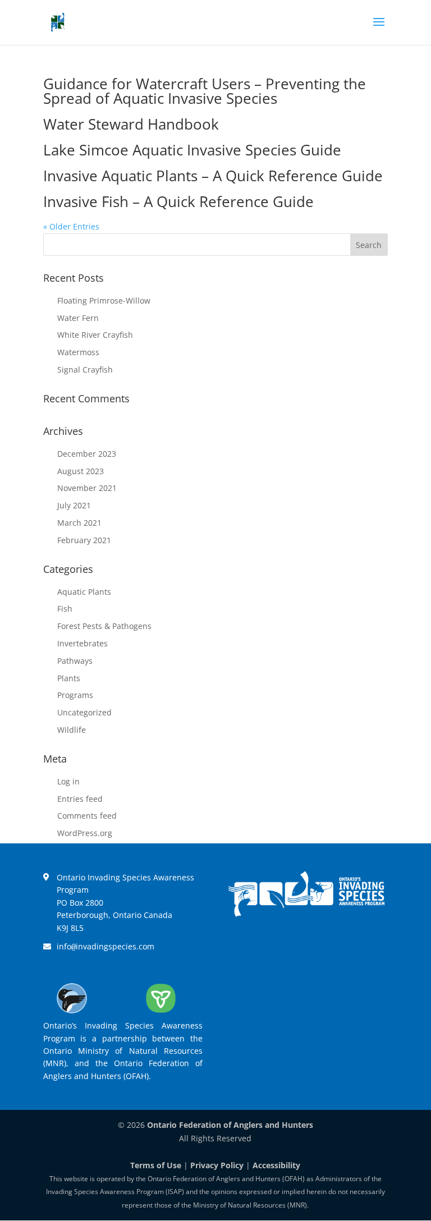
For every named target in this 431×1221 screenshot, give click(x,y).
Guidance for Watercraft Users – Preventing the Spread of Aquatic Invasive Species (204, 91)
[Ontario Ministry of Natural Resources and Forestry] (160, 1012)
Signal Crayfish (85, 369)
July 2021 (74, 505)
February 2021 (84, 540)
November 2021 (87, 488)
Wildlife (71, 729)
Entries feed (80, 798)
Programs (75, 695)
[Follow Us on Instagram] (322, 945)
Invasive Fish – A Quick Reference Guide (178, 201)
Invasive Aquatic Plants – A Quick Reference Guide (213, 176)
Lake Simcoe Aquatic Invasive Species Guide (192, 150)
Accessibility (276, 1165)
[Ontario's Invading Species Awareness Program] (306, 913)
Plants (68, 678)
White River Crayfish (95, 334)
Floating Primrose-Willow (103, 300)
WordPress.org (84, 833)
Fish (64, 608)
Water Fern (78, 318)
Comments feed (87, 815)
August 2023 (80, 471)
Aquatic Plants (84, 591)
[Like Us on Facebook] (257, 945)
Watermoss (78, 352)
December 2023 (86, 453)
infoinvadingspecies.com (105, 946)
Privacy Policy (217, 1165)
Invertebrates (82, 643)
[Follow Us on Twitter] (290, 945)
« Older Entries (71, 226)
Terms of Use (155, 1165)
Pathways (75, 660)
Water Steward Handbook (131, 124)
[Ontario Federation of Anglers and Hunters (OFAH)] (72, 1012)
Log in (68, 781)
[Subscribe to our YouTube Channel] (355, 945)
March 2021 (79, 522)
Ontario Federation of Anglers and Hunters (230, 1124)
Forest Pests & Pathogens (104, 626)
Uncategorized (84, 712)
